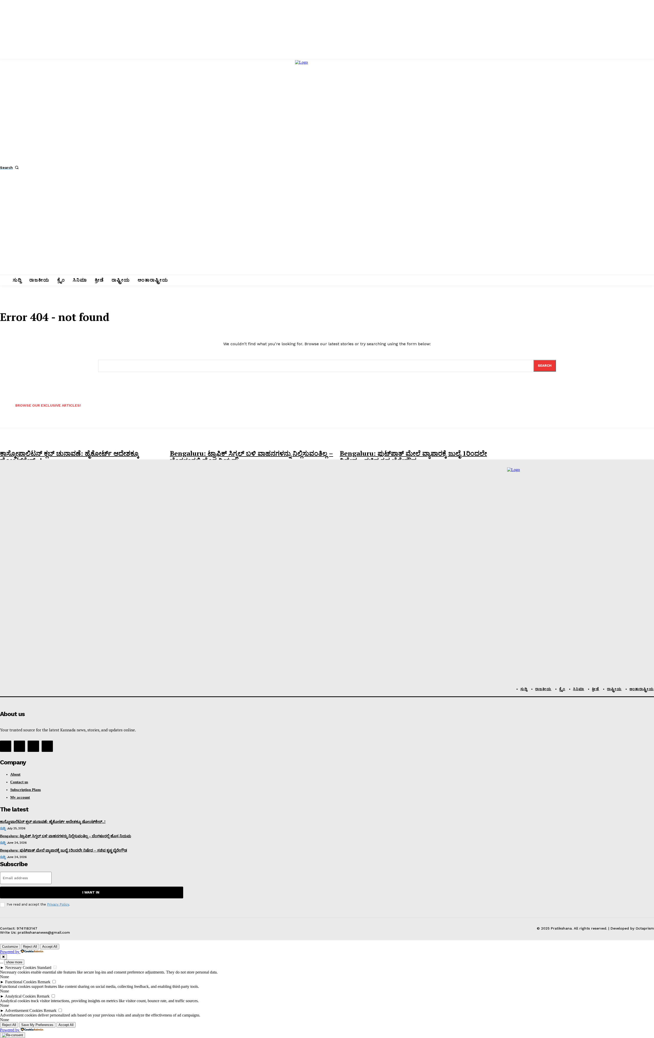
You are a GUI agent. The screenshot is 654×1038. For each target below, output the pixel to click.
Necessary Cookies (20, 967)
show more (14, 962)
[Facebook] (5, 746)
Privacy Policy (58, 904)
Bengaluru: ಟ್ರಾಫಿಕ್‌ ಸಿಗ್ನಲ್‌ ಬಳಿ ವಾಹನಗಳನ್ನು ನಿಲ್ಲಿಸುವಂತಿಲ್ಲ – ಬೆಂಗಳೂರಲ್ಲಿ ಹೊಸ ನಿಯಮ (251, 457)
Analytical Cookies (20, 996)
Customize (10, 946)
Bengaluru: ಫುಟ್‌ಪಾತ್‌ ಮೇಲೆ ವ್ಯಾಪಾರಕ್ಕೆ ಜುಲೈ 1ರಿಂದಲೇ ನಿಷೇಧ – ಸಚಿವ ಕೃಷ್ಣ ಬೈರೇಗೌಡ (413, 457)
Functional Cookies (21, 982)
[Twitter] (33, 746)
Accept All (49, 946)
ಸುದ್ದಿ (2, 828)
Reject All (30, 946)
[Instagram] (19, 746)
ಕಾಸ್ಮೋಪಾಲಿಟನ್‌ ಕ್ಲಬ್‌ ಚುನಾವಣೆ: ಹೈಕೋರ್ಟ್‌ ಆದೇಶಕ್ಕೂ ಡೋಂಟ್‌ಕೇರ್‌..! (69, 457)
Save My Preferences (37, 1025)
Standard (44, 967)
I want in (90, 892)
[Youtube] (47, 746)
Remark (44, 982)
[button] (10, 167)
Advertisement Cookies (24, 1010)
